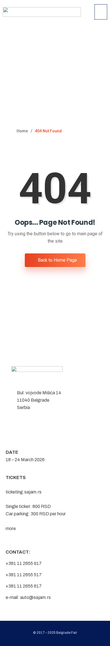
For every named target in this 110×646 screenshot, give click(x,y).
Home (22, 131)
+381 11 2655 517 (24, 575)
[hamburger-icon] (100, 12)
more (11, 528)
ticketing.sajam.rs (23, 492)
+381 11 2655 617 (24, 586)
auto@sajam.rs (35, 597)
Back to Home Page (57, 260)
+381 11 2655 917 (24, 563)
